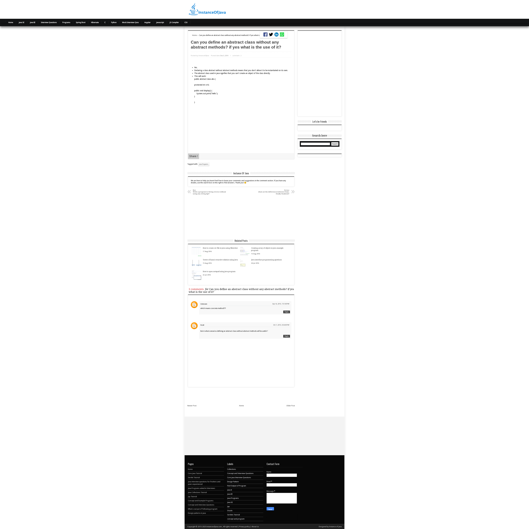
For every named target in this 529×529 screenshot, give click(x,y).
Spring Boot (80, 22)
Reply (287, 312)
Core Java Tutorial (195, 473)
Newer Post (191, 406)
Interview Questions (49, 22)
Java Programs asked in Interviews (201, 488)
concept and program (236, 519)
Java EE (32, 22)
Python (114, 22)
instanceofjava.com (214, 527)
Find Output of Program (236, 486)
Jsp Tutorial (192, 496)
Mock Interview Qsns (130, 22)
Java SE (21, 22)
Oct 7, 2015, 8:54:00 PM (281, 325)
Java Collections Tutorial (197, 492)
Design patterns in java (197, 513)
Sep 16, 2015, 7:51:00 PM (280, 304)
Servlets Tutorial (233, 515)
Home (10, 22)
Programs (66, 22)
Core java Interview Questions (239, 477)
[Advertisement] (299, 9)
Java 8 (229, 490)
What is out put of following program (202, 509)
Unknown (203, 304)
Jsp (228, 506)
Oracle (229, 511)
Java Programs (203, 164)
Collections (231, 469)
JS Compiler (174, 22)
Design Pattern (233, 482)
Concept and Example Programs (200, 501)
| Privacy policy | (245, 527)
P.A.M (202, 325)
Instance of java (335, 527)
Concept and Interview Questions (201, 505)
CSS (185, 22)
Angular (147, 22)
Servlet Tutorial (194, 477)
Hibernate (95, 22)
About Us (255, 527)
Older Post (290, 406)
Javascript (160, 22)
